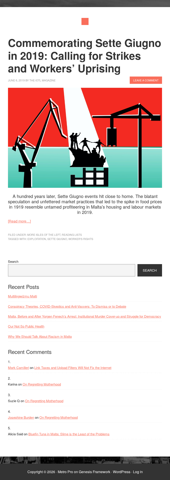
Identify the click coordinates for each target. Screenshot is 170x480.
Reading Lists (72, 234)
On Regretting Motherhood (42, 384)
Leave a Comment (145, 80)
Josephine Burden (21, 417)
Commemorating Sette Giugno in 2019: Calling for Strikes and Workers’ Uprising (84, 55)
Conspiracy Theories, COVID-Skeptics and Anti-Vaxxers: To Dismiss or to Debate (67, 306)
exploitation (36, 239)
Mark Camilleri (18, 367)
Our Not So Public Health (26, 326)
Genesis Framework (94, 471)
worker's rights (80, 239)
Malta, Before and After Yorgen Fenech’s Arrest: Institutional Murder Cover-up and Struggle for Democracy (84, 316)
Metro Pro (65, 471)
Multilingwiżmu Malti (22, 296)
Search (13, 261)
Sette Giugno (57, 239)
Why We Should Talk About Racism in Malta (40, 336)
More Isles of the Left (43, 234)
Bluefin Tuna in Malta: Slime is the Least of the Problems (69, 434)
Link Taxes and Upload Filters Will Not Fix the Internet (72, 367)
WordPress (121, 471)
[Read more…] (19, 221)
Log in (138, 471)
